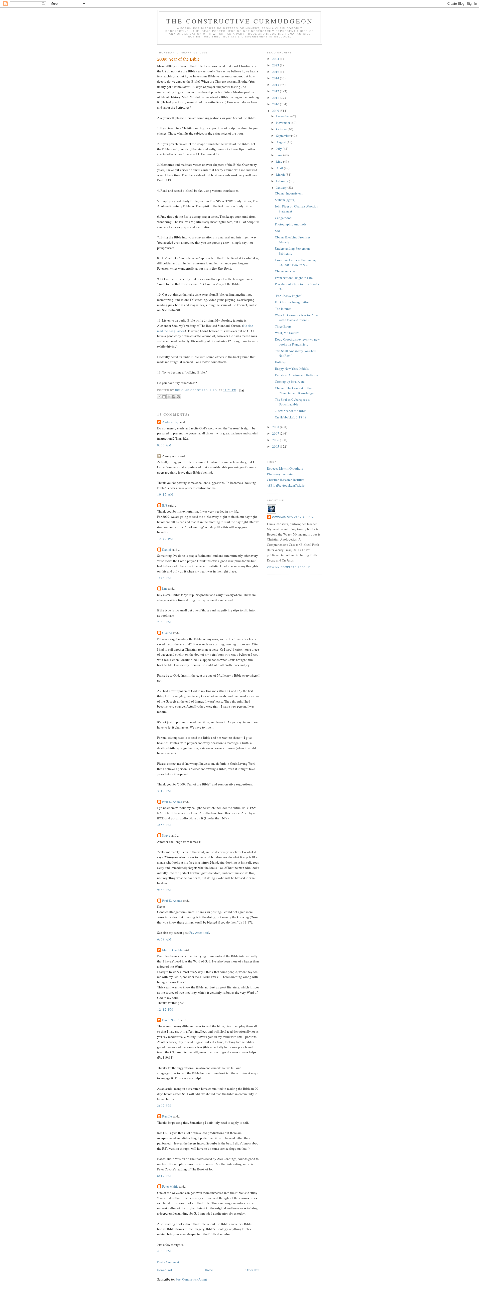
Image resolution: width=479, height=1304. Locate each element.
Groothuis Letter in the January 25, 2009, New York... (296, 262)
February (282, 181)
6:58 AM (164, 939)
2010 (276, 104)
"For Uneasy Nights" (288, 295)
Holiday (280, 362)
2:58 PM (164, 622)
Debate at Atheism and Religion (296, 375)
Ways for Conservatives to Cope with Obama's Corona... (296, 317)
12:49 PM (165, 539)
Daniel (166, 549)
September (283, 135)
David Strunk (171, 1020)
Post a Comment (168, 1262)
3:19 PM (164, 791)
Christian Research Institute (285, 479)
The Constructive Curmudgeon (239, 21)
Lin (164, 588)
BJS (164, 505)
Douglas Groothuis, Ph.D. (293, 516)
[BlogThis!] (164, 396)
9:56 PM (164, 890)
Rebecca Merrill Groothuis (285, 468)
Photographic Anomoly (291, 224)
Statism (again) (285, 199)
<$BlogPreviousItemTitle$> (286, 485)
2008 (276, 427)
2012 (276, 91)
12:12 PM (165, 1009)
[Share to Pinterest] (178, 396)
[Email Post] (241, 390)
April (280, 168)
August (281, 142)
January (281, 187)
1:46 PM (164, 577)
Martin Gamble (172, 950)
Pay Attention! (199, 932)
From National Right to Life (294, 277)
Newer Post (164, 1270)
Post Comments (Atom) (191, 1279)
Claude (167, 632)
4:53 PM (164, 1251)
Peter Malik (170, 1186)
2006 (276, 440)
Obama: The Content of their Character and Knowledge (294, 390)
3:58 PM (164, 824)
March (281, 174)
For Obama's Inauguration (292, 302)
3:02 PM (164, 1105)
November (283, 122)
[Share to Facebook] (173, 396)
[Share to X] (168, 396)
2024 (276, 58)
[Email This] (159, 396)
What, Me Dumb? (287, 333)
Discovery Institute (280, 474)
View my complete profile (288, 567)
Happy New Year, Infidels (292, 368)
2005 (276, 446)
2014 (276, 78)
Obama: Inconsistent (289, 193)
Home (209, 1270)
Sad (277, 230)
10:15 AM (165, 494)
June (279, 155)
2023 (276, 65)
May (279, 161)
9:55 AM (164, 445)
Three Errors (283, 326)
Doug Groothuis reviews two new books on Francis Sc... (297, 342)
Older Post (252, 1270)
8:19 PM (164, 1175)
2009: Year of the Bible (290, 410)
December (283, 116)
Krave (166, 835)
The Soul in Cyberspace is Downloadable (292, 402)
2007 (276, 433)
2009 (276, 110)
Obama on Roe (285, 271)
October (282, 129)
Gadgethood (283, 217)
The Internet (283, 308)
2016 (276, 71)
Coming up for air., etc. (290, 381)
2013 (276, 84)
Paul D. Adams (172, 801)
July (279, 148)
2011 (276, 97)
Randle (167, 1116)
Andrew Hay (170, 422)
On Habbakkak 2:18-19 (291, 417)
